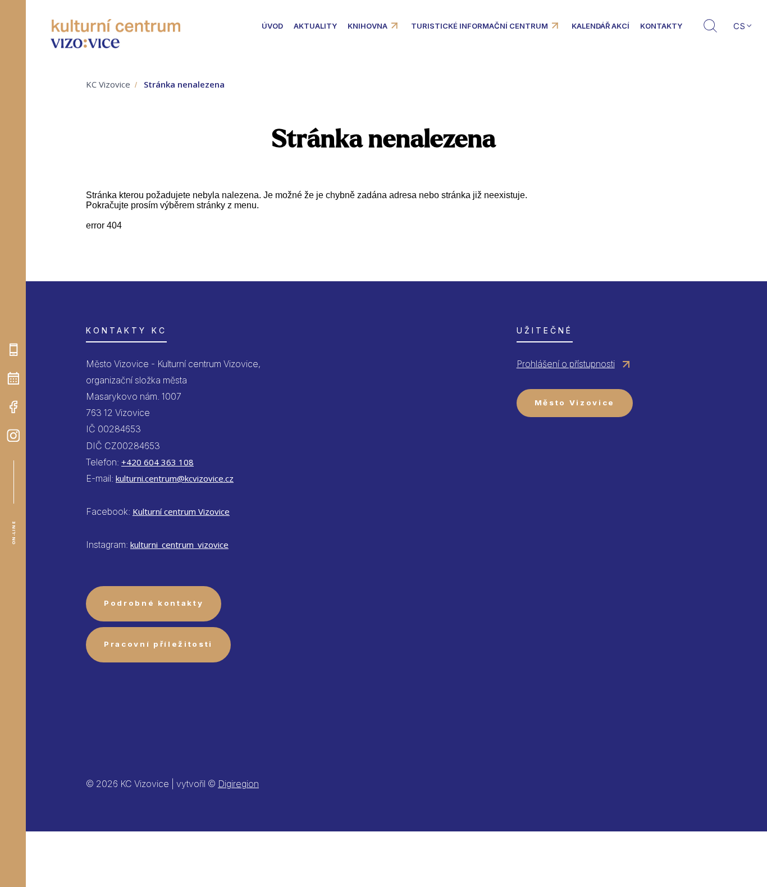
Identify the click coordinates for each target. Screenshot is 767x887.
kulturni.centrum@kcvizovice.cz (175, 478)
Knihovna (367, 25)
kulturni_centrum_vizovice (179, 544)
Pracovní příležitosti (158, 643)
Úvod (272, 25)
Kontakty (661, 25)
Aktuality (315, 25)
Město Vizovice (575, 402)
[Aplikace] (13, 349)
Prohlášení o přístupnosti (566, 363)
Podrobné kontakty (153, 602)
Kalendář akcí (600, 25)
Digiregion (238, 783)
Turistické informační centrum (479, 25)
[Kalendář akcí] (13, 378)
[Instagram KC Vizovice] (13, 435)
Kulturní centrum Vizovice (181, 511)
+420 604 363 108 (157, 462)
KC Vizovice (108, 84)
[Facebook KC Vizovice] (13, 407)
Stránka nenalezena (184, 84)
